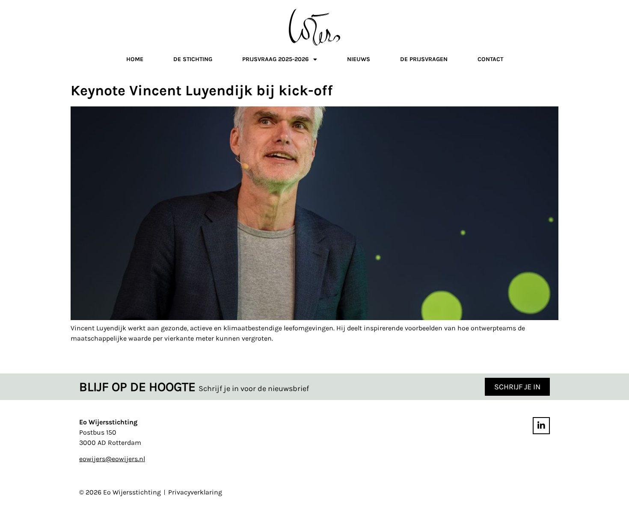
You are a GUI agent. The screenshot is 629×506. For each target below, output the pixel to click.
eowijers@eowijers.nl (112, 459)
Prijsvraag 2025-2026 (275, 59)
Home (134, 59)
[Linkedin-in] (541, 425)
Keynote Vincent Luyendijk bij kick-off (202, 90)
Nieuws (358, 59)
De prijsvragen (424, 59)
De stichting (192, 59)
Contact (490, 59)
